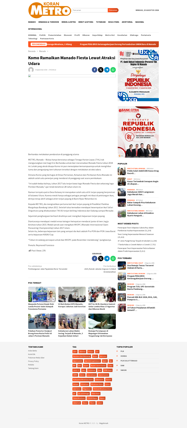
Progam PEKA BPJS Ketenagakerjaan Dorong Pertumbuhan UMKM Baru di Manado (104, 44)
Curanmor (91, 370)
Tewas (85, 403)
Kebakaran (99, 379)
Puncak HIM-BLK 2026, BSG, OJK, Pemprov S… (142, 298)
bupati (86, 366)
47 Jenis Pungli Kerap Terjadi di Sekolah (134, 241)
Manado (141, 211)
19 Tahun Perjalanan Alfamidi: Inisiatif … (141, 308)
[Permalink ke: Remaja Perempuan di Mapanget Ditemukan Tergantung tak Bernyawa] (102, 321)
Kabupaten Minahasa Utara (83, 379)
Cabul (110, 366)
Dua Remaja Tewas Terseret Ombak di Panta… (140, 266)
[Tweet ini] (100, 70)
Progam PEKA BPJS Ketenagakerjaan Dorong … (140, 277)
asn (97, 352)
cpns (83, 370)
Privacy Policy (33, 361)
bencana (103, 356)
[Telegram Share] (107, 70)
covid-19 (76, 370)
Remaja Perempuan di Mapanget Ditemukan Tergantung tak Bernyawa (100, 333)
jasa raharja (91, 375)
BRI (74, 366)
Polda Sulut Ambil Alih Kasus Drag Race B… (143, 172)
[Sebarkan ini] (94, 70)
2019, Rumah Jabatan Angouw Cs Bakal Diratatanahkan (100, 269)
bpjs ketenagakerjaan (92, 361)
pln (74, 393)
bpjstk (105, 361)
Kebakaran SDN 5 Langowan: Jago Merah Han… (140, 193)
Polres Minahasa (79, 398)
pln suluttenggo (83, 393)
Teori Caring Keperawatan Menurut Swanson (136, 234)
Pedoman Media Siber (36, 358)
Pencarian (113, 10)
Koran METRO (84, 423)
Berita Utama (132, 168)
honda (82, 375)
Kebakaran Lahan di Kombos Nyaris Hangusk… (140, 214)
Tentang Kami (33, 368)
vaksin (99, 403)
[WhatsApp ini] (113, 70)
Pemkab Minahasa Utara (102, 389)
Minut (129, 179)
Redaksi (31, 365)
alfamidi (82, 352)
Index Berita (32, 351)
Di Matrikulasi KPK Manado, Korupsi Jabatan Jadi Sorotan (72, 305)
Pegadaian (87, 389)
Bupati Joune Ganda (98, 366)
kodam (108, 379)
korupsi (75, 384)
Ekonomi (141, 274)
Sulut (140, 263)
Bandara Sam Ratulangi (81, 356)
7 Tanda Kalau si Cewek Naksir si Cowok (134, 244)
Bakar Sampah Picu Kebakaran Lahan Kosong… (141, 203)
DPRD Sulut (108, 370)
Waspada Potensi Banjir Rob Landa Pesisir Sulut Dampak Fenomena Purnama (41, 306)
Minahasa (131, 190)
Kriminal (141, 168)
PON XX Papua (92, 398)
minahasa (84, 384)
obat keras (76, 389)
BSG (79, 366)
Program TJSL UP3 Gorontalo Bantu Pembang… (140, 287)
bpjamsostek (77, 361)
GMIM (75, 375)
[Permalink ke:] (31, 69)
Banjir (95, 356)
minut (107, 384)
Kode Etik (31, 354)
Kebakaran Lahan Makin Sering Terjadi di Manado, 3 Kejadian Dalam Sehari (70, 333)
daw (99, 370)
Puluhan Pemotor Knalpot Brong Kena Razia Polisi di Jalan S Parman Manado (40, 333)
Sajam (102, 398)
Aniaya (90, 352)
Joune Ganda (103, 375)
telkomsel (76, 403)
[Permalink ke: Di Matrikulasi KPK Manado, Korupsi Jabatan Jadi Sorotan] (72, 294)
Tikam (92, 403)
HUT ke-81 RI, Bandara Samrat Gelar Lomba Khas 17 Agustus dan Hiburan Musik (101, 306)
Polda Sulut (96, 393)
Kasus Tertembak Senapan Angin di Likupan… (142, 182)
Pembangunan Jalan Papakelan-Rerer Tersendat (47, 267)
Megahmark (103, 423)
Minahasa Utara (97, 384)
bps (111, 361)
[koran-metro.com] (49, 10)
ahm (75, 352)
